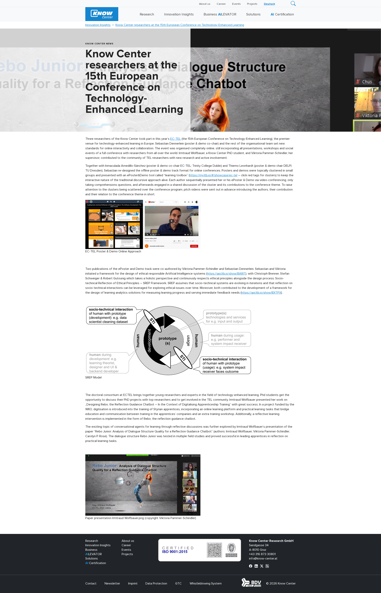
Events (236, 4)
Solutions (253, 14)
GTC (178, 583)
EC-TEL (175, 138)
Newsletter (112, 583)
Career (221, 4)
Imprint (133, 583)
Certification (282, 14)
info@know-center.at (263, 558)
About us (204, 4)
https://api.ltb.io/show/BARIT (226, 273)
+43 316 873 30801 (262, 554)
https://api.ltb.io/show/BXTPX (261, 292)
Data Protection (156, 583)
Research (147, 14)
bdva (262, 580)
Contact (90, 583)
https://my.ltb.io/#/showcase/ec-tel (213, 175)
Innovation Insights (179, 14)
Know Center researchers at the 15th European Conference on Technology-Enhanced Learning (179, 25)
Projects (252, 4)
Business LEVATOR (220, 14)
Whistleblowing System (206, 583)
